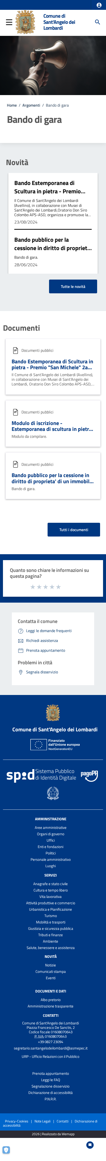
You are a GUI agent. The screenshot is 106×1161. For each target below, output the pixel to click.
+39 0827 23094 (50, 1042)
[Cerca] (97, 22)
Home (12, 105)
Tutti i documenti (73, 530)
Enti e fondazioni (50, 847)
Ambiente (50, 941)
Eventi (50, 978)
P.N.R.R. (50, 1099)
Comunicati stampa (50, 971)
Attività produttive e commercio (50, 903)
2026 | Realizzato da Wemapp (53, 1134)
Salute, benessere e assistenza (51, 947)
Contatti (50, 1015)
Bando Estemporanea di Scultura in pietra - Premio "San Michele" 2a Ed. (47, 191)
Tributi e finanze (50, 935)
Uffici (51, 840)
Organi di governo (50, 834)
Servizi (50, 875)
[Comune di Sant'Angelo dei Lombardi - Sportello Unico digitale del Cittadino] (25, 22)
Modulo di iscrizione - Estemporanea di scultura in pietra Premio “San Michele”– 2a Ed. (52, 429)
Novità (17, 162)
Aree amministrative (51, 827)
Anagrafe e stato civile (50, 884)
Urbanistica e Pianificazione (50, 909)
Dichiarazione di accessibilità (50, 1092)
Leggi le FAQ (50, 1080)
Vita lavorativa (50, 896)
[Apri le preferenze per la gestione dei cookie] (8, 1152)
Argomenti (31, 105)
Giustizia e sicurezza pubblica (50, 928)
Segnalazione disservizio (51, 1086)
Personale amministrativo (51, 859)
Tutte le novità (73, 286)
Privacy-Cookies (16, 1121)
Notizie (50, 965)
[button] (99, 5)
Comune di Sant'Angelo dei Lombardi (59, 22)
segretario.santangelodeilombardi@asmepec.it (51, 1048)
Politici (51, 853)
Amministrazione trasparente (50, 1006)
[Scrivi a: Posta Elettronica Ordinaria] (50, 1052)
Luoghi (50, 866)
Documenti (21, 328)
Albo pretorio (51, 1000)
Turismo (50, 916)
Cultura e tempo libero (51, 890)
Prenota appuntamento (50, 1073)
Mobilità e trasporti (50, 922)
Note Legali (43, 1121)
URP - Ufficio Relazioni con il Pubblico (50, 1056)
